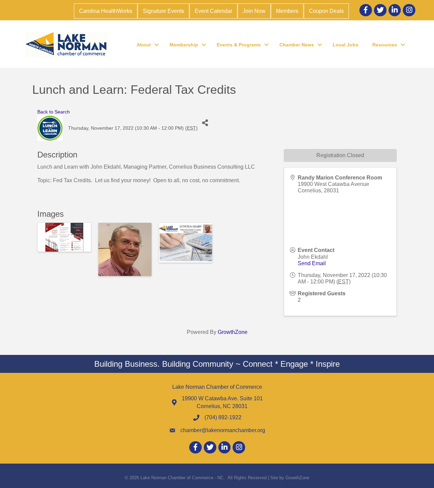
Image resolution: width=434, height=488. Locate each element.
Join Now (254, 11)
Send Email (312, 263)
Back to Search (53, 111)
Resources (384, 44)
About (144, 44)
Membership (184, 44)
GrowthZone (233, 332)
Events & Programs (239, 44)
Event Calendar (213, 11)
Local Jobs (345, 44)
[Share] (205, 123)
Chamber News (296, 44)
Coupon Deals (326, 11)
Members (287, 11)
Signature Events (163, 11)
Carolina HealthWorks (105, 11)
